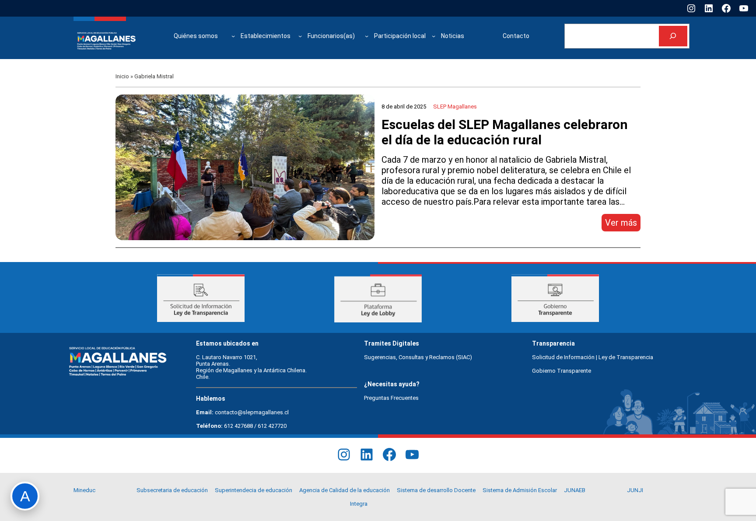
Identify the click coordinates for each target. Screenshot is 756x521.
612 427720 (272, 426)
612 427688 (238, 426)
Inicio (122, 76)
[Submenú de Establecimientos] (300, 36)
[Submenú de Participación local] (433, 36)
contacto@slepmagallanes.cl (252, 412)
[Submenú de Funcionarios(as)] (366, 36)
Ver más (622, 224)
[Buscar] (673, 36)
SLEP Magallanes (455, 106)
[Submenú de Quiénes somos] (233, 36)
